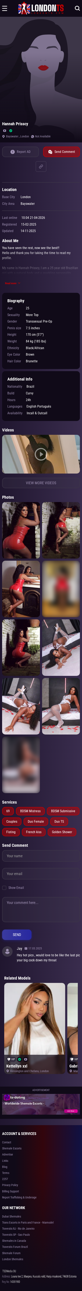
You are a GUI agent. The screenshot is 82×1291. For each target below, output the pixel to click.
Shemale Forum (11, 1253)
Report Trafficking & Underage (19, 1197)
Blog (4, 1166)
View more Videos (41, 483)
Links (5, 1160)
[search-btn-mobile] (77, 8)
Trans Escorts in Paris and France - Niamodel (28, 1222)
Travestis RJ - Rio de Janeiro (18, 1228)
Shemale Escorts (11, 1148)
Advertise (7, 1154)
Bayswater (12, 136)
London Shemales (12, 1259)
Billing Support (10, 1191)
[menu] (4, 8)
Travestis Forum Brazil (15, 1246)
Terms (5, 1173)
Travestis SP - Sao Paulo (16, 1234)
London (24, 136)
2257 (5, 1179)
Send (17, 934)
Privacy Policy (10, 1185)
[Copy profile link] (41, 166)
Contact (6, 1142)
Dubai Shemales (11, 1216)
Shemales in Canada (14, 1240)
